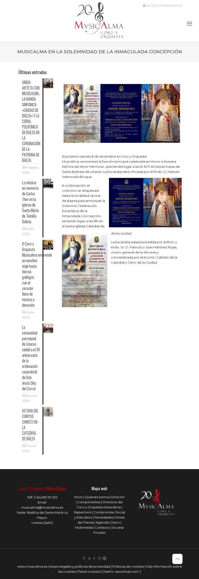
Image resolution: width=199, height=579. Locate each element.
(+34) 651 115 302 (46, 497)
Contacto (102, 527)
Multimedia (84, 527)
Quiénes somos (97, 497)
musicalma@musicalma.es (42, 507)
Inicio (78, 497)
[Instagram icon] (99, 558)
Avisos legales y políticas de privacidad (80, 566)
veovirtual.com (127, 571)
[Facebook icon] (84, 558)
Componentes (88, 502)
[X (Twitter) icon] (89, 558)
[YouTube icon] (94, 558)
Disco (115, 522)
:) (140, 571)
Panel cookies (89, 571)
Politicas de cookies (128, 566)
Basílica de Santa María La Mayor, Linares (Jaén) (47, 517)
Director (118, 497)
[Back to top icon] (177, 559)
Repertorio (82, 512)
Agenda (102, 522)
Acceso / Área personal (163, 5)
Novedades (104, 517)
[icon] (105, 558)
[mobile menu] (189, 24)
